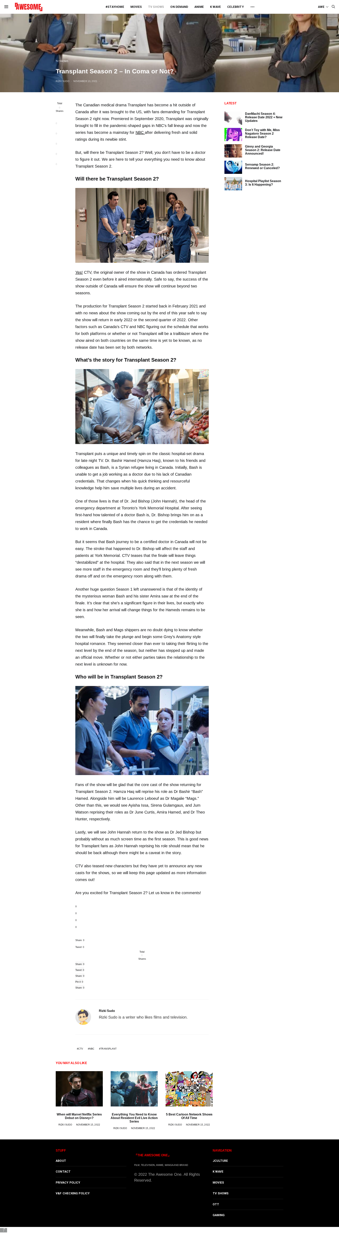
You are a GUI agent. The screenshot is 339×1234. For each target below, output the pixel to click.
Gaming (219, 1215)
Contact (63, 1171)
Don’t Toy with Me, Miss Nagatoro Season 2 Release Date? (262, 133)
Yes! (79, 272)
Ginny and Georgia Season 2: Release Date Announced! (262, 150)
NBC (140, 132)
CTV (80, 1048)
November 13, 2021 (85, 81)
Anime (199, 7)
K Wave (215, 7)
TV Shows (156, 7)
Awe (321, 7)
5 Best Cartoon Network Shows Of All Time (189, 1116)
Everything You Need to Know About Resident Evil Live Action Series (134, 1118)
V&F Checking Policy (73, 1193)
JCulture (220, 1161)
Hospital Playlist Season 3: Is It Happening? (263, 182)
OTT (216, 1204)
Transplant (108, 1048)
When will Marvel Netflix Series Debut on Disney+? (79, 1116)
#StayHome (115, 7)
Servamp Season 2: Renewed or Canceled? (262, 166)
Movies (136, 7)
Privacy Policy (68, 1182)
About (61, 1161)
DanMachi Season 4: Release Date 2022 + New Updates (263, 117)
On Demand (179, 7)
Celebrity (235, 7)
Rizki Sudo (62, 81)
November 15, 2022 (88, 1124)
